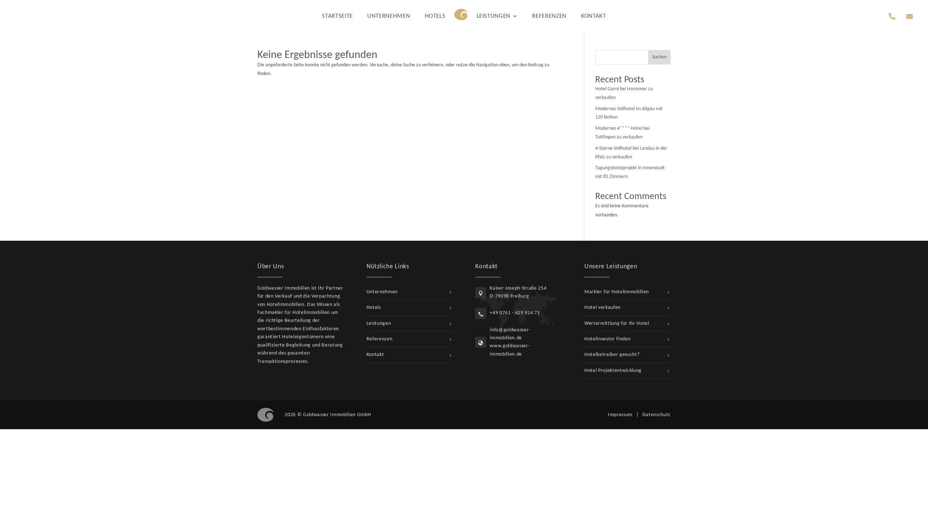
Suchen (659, 57)
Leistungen (494, 16)
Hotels (435, 16)
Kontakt (593, 16)
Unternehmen (388, 16)
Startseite (337, 16)
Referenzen (549, 16)
